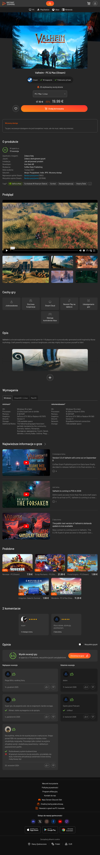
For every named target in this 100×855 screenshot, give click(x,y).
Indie (42, 172)
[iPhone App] (32, 829)
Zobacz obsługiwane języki (34, 158)
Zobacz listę (29, 156)
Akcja (26, 172)
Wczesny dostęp (55, 172)
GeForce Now (16, 184)
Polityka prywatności (50, 787)
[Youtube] (60, 821)
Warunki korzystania (50, 783)
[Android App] (50, 829)
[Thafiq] (24, 619)
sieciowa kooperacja (66, 184)
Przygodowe (34, 172)
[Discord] (33, 821)
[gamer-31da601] (57, 619)
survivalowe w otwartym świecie (35, 184)
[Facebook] (53, 821)
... (90, 184)
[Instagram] (46, 821)
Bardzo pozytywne (31, 175)
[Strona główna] (8, 3)
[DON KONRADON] (8, 729)
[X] (40, 821)
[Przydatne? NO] (53, 687)
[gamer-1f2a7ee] (8, 700)
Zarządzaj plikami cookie (50, 839)
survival (53, 184)
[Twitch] (66, 821)
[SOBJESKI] (66, 700)
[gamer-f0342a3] (66, 674)
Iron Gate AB (29, 164)
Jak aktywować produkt (33, 161)
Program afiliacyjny (50, 791)
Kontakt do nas (50, 795)
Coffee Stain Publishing (33, 167)
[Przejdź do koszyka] (88, 3)
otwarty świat (81, 184)
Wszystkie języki (91, 644)
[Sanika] (8, 674)
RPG (46, 172)
